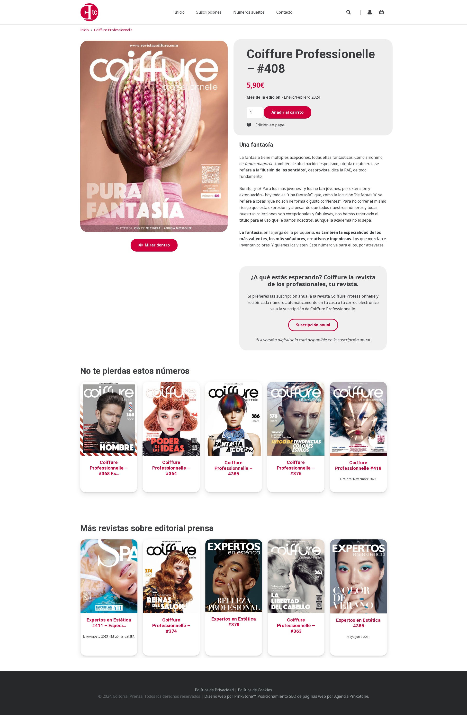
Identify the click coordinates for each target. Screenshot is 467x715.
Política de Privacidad (214, 690)
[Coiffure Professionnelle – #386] (233, 385)
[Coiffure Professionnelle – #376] (295, 385)
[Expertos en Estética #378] (233, 542)
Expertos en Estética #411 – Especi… (109, 622)
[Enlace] (371, 12)
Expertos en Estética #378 (233, 621)
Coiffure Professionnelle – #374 (171, 625)
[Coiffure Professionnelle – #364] (171, 385)
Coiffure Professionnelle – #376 (296, 468)
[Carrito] (381, 12)
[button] (348, 12)
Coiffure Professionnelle (113, 30)
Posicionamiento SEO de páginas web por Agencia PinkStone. (313, 696)
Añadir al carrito (287, 112)
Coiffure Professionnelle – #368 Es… (109, 468)
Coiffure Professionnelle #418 (358, 465)
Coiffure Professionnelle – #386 (233, 468)
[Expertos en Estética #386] (358, 542)
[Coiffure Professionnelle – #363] (296, 542)
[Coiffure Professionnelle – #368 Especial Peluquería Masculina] (108, 385)
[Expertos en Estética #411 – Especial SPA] (109, 542)
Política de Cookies (255, 690)
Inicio (84, 30)
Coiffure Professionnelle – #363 (296, 625)
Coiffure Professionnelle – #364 (171, 468)
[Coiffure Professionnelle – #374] (171, 542)
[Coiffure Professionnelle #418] (358, 385)
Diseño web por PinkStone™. (230, 696)
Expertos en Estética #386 (358, 623)
